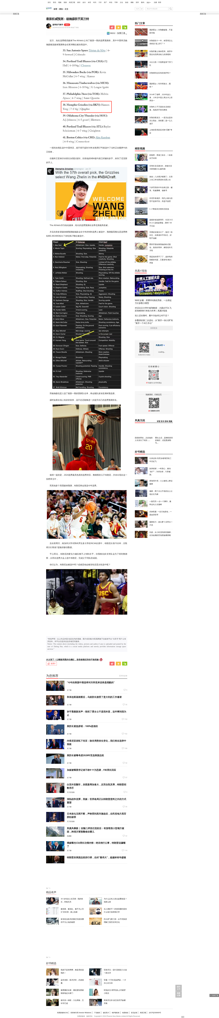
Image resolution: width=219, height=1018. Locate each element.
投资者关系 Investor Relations (81, 1013)
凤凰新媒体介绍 (62, 1013)
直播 (65, 2)
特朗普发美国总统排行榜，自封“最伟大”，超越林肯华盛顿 (96, 857)
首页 (49, 2)
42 (126, 763)
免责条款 (125, 1013)
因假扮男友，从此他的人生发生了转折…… (144, 438)
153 (126, 719)
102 (126, 734)
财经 (78, 2)
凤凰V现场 (141, 270)
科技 (110, 2)
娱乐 (84, 2)
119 (126, 850)
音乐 (162, 421)
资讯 (54, 2)
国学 (137, 2)
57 (126, 778)
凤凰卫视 (72, 2)
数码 (142, 2)
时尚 (94, 2)
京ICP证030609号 (155, 1013)
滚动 (61, 9)
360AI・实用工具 (117, 33)
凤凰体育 (159, 345)
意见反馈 (134, 1013)
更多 (148, 2)
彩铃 (166, 421)
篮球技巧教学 (57, 25)
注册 (155, 2)
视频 (59, 2)
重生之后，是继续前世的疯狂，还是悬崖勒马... (164, 440)
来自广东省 (65, 27)
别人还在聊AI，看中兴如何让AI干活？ (152, 315)
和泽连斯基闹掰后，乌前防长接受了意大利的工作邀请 (94, 696)
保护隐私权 (115, 1013)
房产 (105, 2)
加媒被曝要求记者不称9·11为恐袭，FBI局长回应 (91, 769)
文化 (121, 2)
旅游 (126, 2)
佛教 (132, 2)
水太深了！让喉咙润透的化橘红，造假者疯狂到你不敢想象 (72, 659)
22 (126, 836)
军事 (116, 2)
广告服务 (97, 1013)
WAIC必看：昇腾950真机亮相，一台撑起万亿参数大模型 (153, 301)
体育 (89, 2)
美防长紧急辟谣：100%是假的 (82, 726)
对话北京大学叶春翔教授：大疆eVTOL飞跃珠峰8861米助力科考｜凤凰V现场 (153, 309)
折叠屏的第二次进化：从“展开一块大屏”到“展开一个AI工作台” (154, 321)
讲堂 (158, 421)
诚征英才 (106, 1013)
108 (126, 748)
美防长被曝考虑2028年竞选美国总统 (85, 755)
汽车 (100, 2)
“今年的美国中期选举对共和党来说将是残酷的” (91, 682)
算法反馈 (124, 676)
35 (126, 705)
